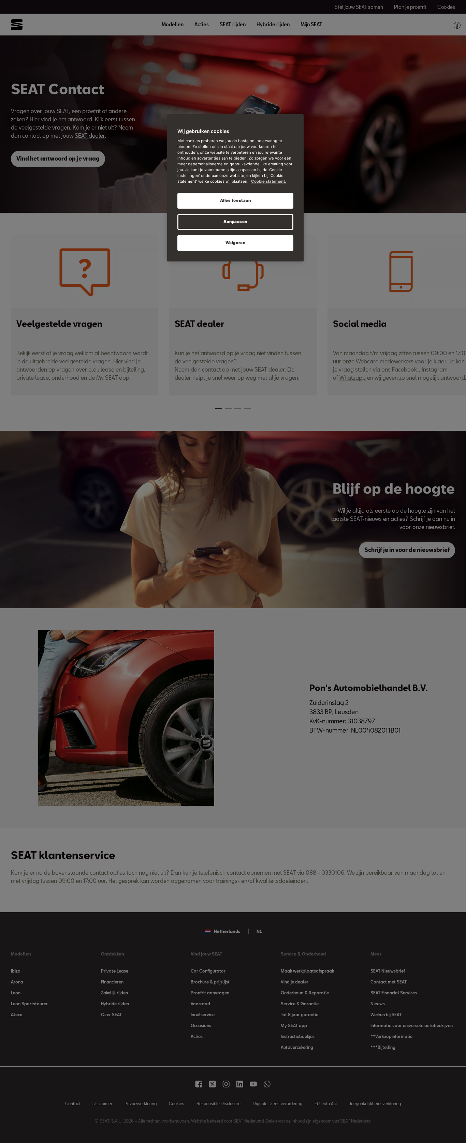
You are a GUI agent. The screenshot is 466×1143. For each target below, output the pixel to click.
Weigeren (235, 242)
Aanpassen (235, 221)
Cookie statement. (268, 181)
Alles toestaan (235, 200)
